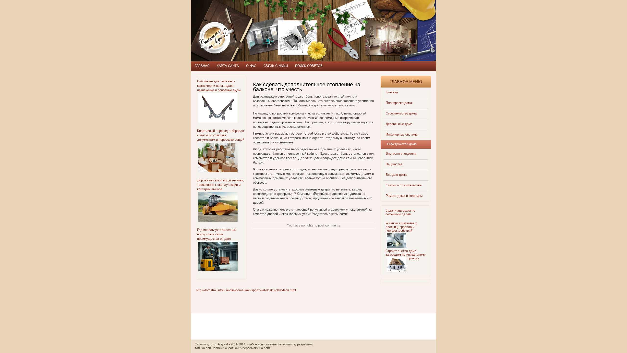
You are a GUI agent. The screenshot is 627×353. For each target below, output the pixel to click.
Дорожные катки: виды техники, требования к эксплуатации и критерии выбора (220, 184)
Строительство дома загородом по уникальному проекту (406, 254)
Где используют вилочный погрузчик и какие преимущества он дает (216, 234)
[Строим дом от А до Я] (243, 22)
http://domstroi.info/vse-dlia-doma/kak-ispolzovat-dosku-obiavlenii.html (246, 290)
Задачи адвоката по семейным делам (400, 212)
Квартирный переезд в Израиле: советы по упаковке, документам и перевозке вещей (221, 135)
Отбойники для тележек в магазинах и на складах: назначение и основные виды (219, 85)
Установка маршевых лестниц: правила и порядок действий (401, 226)
